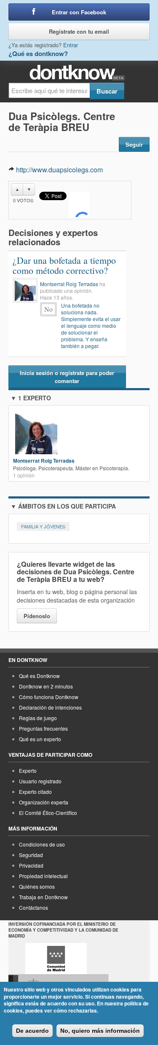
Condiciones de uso (42, 844)
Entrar (70, 45)
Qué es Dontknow (39, 675)
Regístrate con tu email (79, 31)
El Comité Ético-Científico (48, 812)
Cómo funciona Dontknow (48, 696)
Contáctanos (33, 907)
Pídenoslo (37, 616)
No (48, 309)
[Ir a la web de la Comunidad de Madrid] (56, 958)
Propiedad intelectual (43, 875)
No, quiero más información (100, 1030)
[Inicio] (79, 72)
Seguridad (31, 854)
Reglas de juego (38, 717)
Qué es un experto (40, 738)
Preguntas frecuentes (43, 728)
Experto (28, 770)
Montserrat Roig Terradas (69, 283)
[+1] (79, 204)
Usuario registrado (40, 781)
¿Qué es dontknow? (38, 53)
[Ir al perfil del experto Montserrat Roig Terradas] (25, 290)
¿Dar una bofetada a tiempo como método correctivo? (64, 265)
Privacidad (31, 865)
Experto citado (35, 791)
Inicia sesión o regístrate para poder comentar (67, 377)
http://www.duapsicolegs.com (59, 169)
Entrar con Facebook (79, 12)
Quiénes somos (37, 886)
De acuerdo (32, 1030)
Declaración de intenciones (50, 707)
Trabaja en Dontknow (43, 896)
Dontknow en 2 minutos (46, 686)
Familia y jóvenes (43, 526)
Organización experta (43, 802)
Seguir (134, 144)
